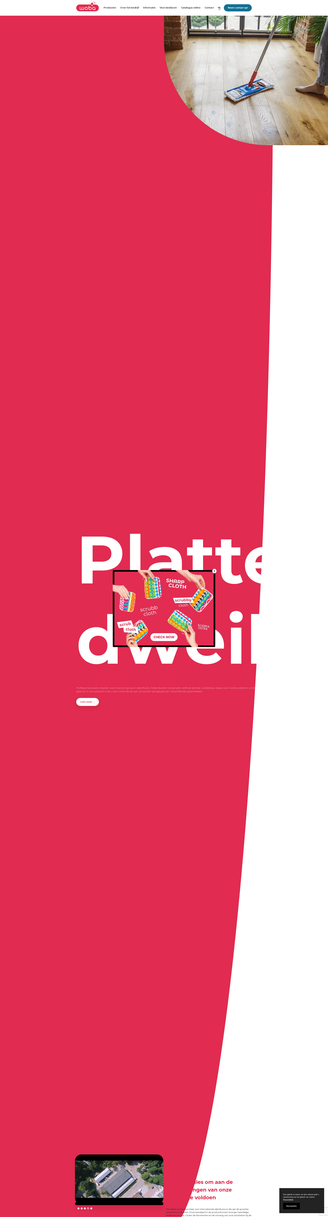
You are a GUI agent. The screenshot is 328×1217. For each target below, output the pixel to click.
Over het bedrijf (129, 7)
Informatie (149, 7)
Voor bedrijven (168, 7)
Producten (110, 7)
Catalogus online (191, 7)
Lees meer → (87, 702)
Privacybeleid (288, 1200)
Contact (209, 7)
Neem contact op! (238, 8)
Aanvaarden (291, 1206)
